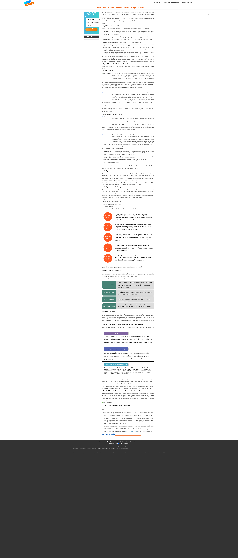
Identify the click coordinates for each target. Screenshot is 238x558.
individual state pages (116, 109)
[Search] (208, 14)
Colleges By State (185, 2)
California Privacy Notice (124, 443)
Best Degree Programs (175, 2)
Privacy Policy (113, 441)
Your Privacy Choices (113, 443)
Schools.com (132, 182)
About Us (105, 441)
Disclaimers (136, 441)
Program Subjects (166, 2)
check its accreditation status (131, 431)
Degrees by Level (157, 2)
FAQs (109, 441)
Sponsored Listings (89, 16)
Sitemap (100, 441)
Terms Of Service (120, 441)
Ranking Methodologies (129, 441)
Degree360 (192, 2)
